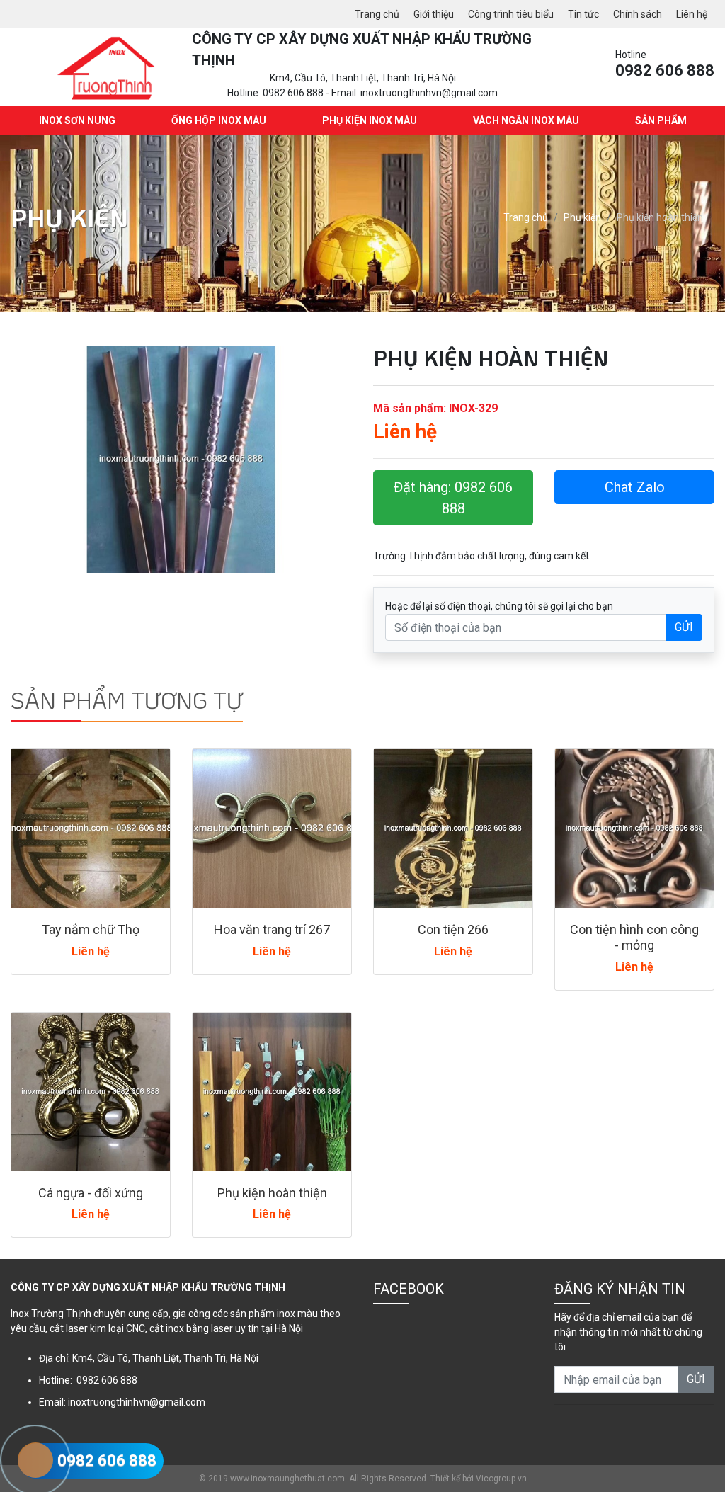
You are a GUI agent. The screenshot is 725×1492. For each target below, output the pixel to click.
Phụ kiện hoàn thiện (272, 1192)
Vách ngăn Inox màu (526, 120)
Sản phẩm (661, 120)
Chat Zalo (635, 487)
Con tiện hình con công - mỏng (634, 937)
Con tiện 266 (453, 929)
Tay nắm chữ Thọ (90, 929)
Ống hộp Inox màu (218, 120)
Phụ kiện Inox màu (369, 120)
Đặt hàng (453, 498)
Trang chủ (377, 14)
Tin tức (583, 14)
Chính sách (637, 14)
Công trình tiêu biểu (511, 14)
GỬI (684, 627)
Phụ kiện (582, 217)
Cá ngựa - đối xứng (90, 1192)
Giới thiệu (433, 14)
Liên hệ (691, 14)
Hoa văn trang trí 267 (272, 929)
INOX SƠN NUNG (77, 120)
